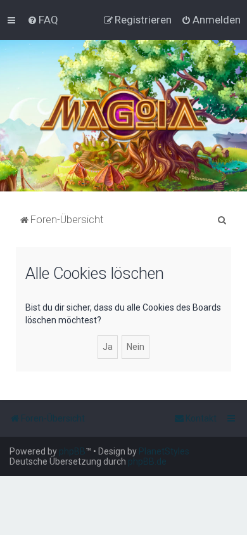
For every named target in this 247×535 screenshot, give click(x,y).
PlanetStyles (164, 451)
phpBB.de (147, 461)
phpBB (72, 451)
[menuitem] (42, 20)
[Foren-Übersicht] (124, 116)
